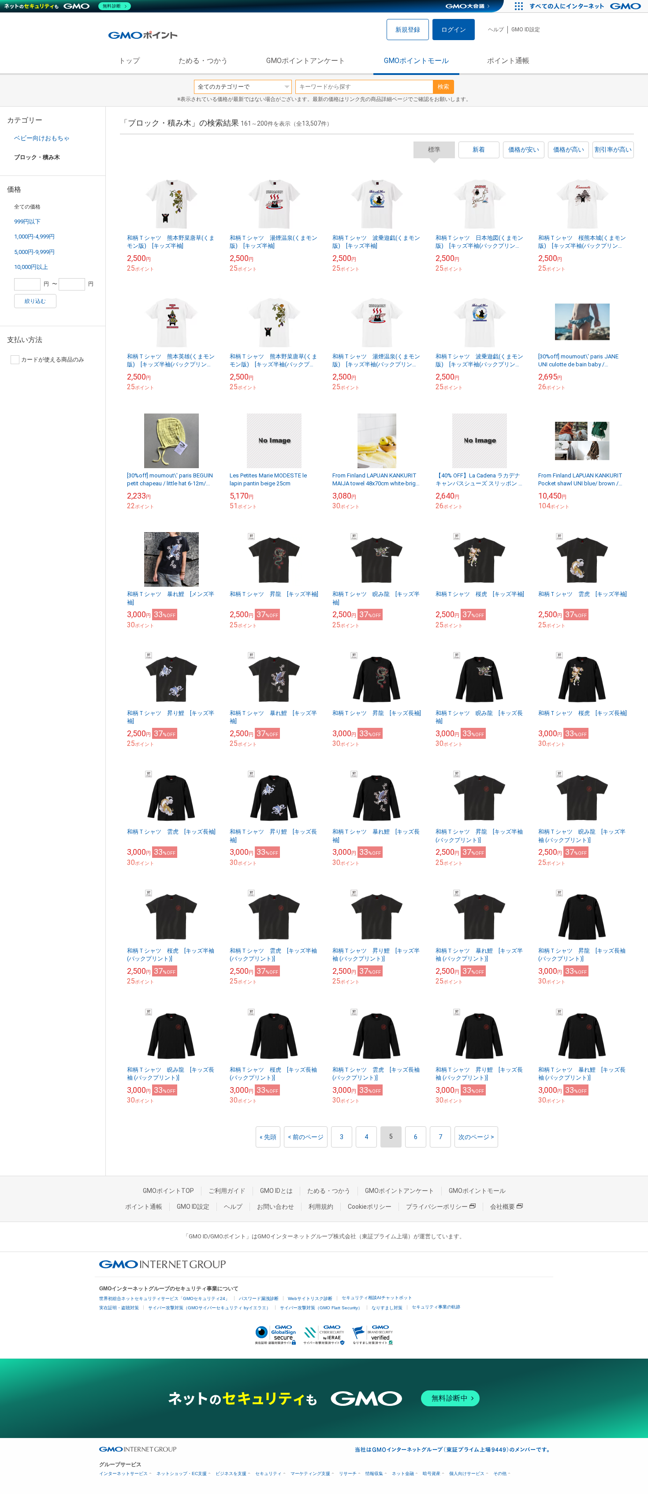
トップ (129, 60)
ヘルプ (496, 29)
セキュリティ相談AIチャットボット (377, 1297)
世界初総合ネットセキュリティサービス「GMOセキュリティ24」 (164, 1298)
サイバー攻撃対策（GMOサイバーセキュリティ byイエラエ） (209, 1307)
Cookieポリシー (369, 1206)
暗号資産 (431, 1473)
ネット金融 (403, 1473)
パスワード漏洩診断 (259, 1298)
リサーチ (348, 1473)
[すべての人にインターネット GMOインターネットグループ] (586, 6)
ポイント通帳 (508, 60)
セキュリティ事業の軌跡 (436, 1306)
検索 (443, 86)
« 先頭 (268, 1136)
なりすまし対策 (387, 1307)
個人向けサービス (466, 1473)
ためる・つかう (203, 60)
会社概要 (502, 1206)
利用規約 (321, 1206)
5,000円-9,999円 (34, 252)
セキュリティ (268, 1473)
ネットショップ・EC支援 (181, 1473)
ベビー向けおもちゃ (42, 138)
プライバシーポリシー (437, 1206)
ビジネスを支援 (231, 1473)
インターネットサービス (123, 1473)
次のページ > (476, 1136)
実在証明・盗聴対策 (119, 1307)
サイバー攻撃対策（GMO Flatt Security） (321, 1307)
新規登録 (407, 29)
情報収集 (374, 1473)
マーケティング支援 (310, 1473)
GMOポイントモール (416, 60)
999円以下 (27, 221)
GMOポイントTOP (168, 1190)
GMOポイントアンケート (305, 60)
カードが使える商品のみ (52, 359)
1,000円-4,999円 (34, 236)
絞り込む (35, 301)
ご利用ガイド (227, 1190)
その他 (499, 1473)
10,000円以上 (31, 267)
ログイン (453, 29)
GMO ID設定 (525, 29)
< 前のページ (306, 1136)
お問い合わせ (275, 1206)
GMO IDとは (276, 1190)
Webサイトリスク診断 (310, 1298)
